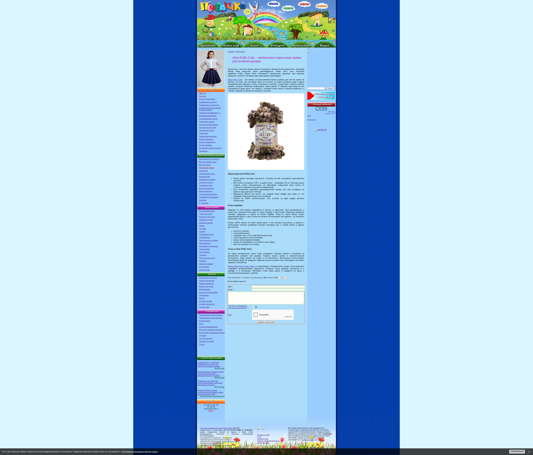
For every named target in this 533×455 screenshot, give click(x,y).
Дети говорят (204, 267)
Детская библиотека (207, 211)
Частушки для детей (207, 258)
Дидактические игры (207, 174)
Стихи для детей (205, 214)
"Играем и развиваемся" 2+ (209, 113)
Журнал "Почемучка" (207, 99)
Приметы (202, 261)
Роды (201, 324)
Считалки (202, 255)
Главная (231, 52)
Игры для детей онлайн (208, 292)
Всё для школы (205, 165)
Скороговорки (204, 249)
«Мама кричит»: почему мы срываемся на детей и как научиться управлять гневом (209, 364)
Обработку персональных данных (237, 307)
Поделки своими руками (208, 125)
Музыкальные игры (206, 188)
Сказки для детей (206, 220)
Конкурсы (202, 200)
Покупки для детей (206, 341)
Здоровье (202, 336)
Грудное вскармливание (208, 327)
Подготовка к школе (206, 122)
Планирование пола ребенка (210, 318)
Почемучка (203, 151)
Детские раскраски (206, 284)
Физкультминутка (205, 191)
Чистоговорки (204, 252)
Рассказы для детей (207, 217)
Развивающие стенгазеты (209, 105)
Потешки (202, 229)
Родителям (240, 52)
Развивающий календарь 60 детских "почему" (210, 109)
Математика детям (206, 130)
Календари (203, 171)
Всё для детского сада (208, 162)
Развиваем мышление (208, 116)
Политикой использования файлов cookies (140, 452)
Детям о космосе (205, 145)
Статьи (202, 344)
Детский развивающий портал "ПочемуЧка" (216, 428)
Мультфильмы (204, 289)
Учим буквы (203, 133)
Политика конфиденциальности (268, 441)
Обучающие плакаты (207, 180)
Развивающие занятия (208, 102)
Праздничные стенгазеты (209, 159)
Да (256, 307)
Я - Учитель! (203, 203)
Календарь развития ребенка (210, 330)
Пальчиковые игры (206, 234)
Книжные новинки (206, 264)
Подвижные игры (205, 185)
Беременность (204, 321)
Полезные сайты (263, 442)
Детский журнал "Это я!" (208, 119)
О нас (259, 437)
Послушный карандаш (208, 136)
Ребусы (202, 298)
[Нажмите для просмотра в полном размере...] (266, 169)
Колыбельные (204, 237)
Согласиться (517, 451)
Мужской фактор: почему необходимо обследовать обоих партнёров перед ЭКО (210, 392)
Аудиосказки (204, 295)
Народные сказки (206, 223)
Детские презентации (207, 128)
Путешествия (204, 307)
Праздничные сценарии (208, 240)
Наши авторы (204, 270)
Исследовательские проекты (210, 148)
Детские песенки (205, 301)
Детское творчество (207, 304)
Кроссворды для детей (208, 278)
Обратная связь (262, 439)
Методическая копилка (208, 194)
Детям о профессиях (207, 142)
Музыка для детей (206, 286)
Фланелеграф (204, 177)
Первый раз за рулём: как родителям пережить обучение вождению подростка (210, 383)
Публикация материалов (208, 197)
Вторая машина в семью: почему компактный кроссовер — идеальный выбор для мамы (210, 374)
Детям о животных (206, 139)
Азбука (201, 226)
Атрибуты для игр (206, 182)
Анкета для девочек (206, 281)
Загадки (202, 232)
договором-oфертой (309, 440)
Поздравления (205, 243)
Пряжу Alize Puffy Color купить (241, 266)
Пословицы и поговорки (208, 246)
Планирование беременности (211, 315)
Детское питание (205, 338)
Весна (211, 411)
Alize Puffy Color (235, 79)
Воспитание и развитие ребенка (212, 333)
